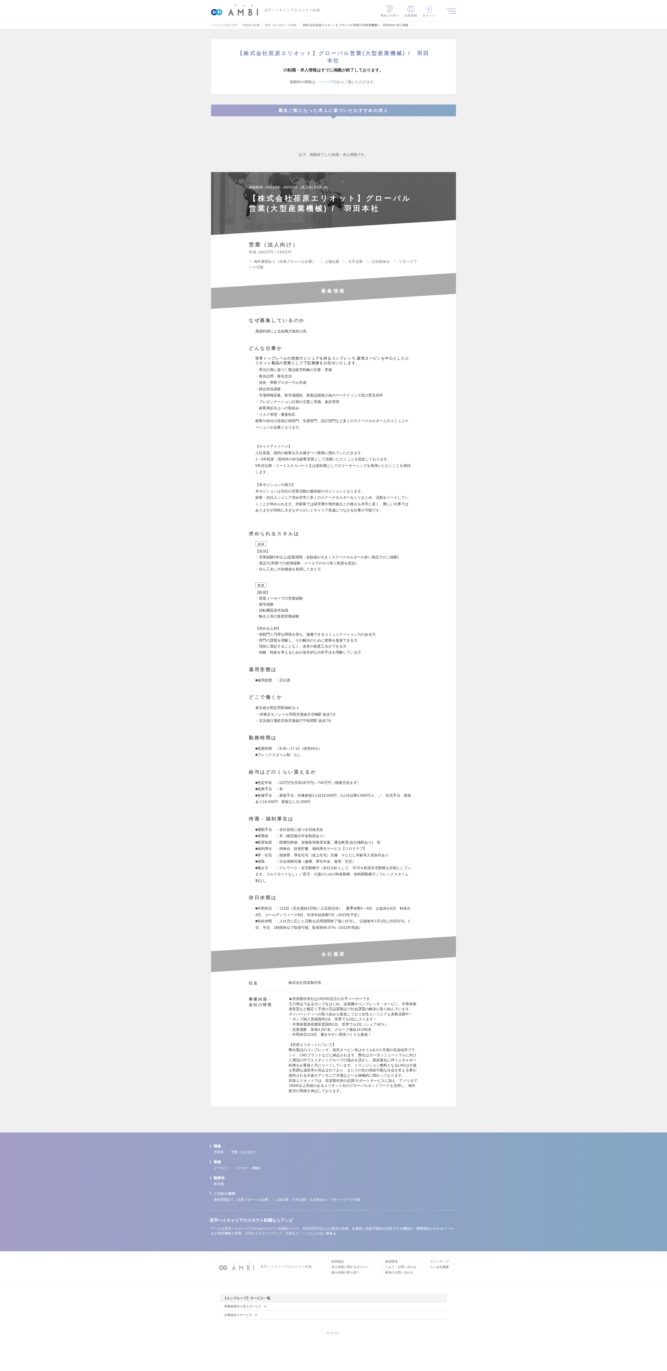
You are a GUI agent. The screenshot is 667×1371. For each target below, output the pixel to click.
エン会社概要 (439, 1267)
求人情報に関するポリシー (350, 1267)
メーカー (220, 1168)
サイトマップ (439, 1261)
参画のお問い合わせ (399, 1272)
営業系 (219, 1152)
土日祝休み (317, 1200)
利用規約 (337, 1261)
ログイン (429, 15)
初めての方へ (390, 15)
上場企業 (281, 1200)
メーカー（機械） (249, 1168)
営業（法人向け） (244, 1152)
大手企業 (299, 1200)
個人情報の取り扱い (345, 1272)
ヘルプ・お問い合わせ (400, 1267)
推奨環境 (391, 1261)
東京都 (219, 1184)
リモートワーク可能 (345, 1200)
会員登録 (411, 15)
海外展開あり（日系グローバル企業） (242, 1200)
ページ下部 (328, 82)
